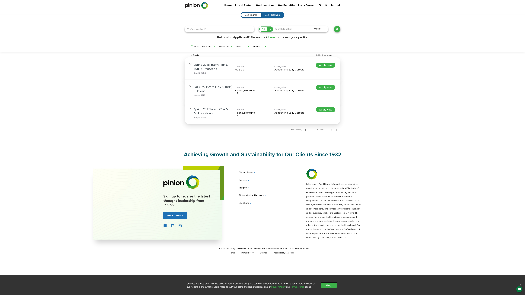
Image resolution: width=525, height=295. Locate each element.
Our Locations (265, 5)
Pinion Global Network (251, 195)
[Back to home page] (181, 188)
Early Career (306, 5)
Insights (243, 187)
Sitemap (263, 253)
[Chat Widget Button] (519, 289)
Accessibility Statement (284, 253)
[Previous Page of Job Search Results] (331, 130)
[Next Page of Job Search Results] (336, 130)
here (271, 37)
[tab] (251, 15)
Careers (243, 180)
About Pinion (246, 172)
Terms (232, 253)
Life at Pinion (243, 5)
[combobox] (219, 29)
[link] (262, 68)
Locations (244, 202)
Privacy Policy (247, 253)
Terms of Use (297, 286)
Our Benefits (286, 5)
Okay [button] (329, 285)
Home (228, 5)
